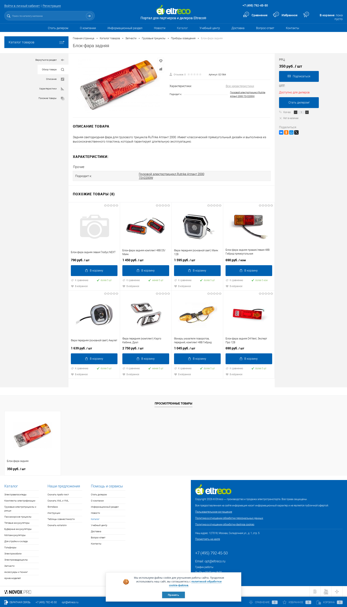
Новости (159, 28)
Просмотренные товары (173, 403)
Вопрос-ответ (265, 28)
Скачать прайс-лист (58, 494)
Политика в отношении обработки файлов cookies (224, 524)
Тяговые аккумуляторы (17, 523)
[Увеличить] (119, 85)
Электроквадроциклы (16, 559)
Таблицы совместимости (61, 519)
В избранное (81, 286)
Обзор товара (49, 69)
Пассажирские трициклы (17, 516)
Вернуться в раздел (46, 60)
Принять (173, 594)
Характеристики (48, 88)
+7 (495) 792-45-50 (255, 5)
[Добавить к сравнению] (161, 69)
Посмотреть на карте (207, 539)
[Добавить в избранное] (161, 61)
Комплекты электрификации (19, 500)
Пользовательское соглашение (213, 511)
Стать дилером (58, 28)
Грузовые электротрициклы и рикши (20, 508)
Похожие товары (47, 98)
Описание (51, 79)
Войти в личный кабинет (22, 6)
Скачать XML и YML (58, 500)
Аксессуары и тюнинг (16, 572)
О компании (88, 28)
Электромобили (13, 553)
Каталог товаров (21, 42)
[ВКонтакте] (281, 132)
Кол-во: (287, 112)
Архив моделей (12, 578)
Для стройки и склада (16, 541)
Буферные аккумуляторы (18, 529)
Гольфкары (10, 547)
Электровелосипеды (15, 494)
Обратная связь (20, 602)
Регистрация (52, 6)
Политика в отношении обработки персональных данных (229, 518)
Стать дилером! (299, 102)
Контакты (292, 28)
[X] (296, 132)
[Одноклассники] (286, 132)
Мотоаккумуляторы (15, 535)
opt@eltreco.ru (215, 561)
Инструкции (54, 513)
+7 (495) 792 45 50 (46, 602)
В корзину (96, 270)
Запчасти (9, 566)
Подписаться (301, 76)
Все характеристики (240, 86)
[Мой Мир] (291, 132)
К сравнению (81, 280)
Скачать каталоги (57, 525)
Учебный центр (210, 28)
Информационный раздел (125, 28)
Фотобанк (53, 506)
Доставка (238, 28)
